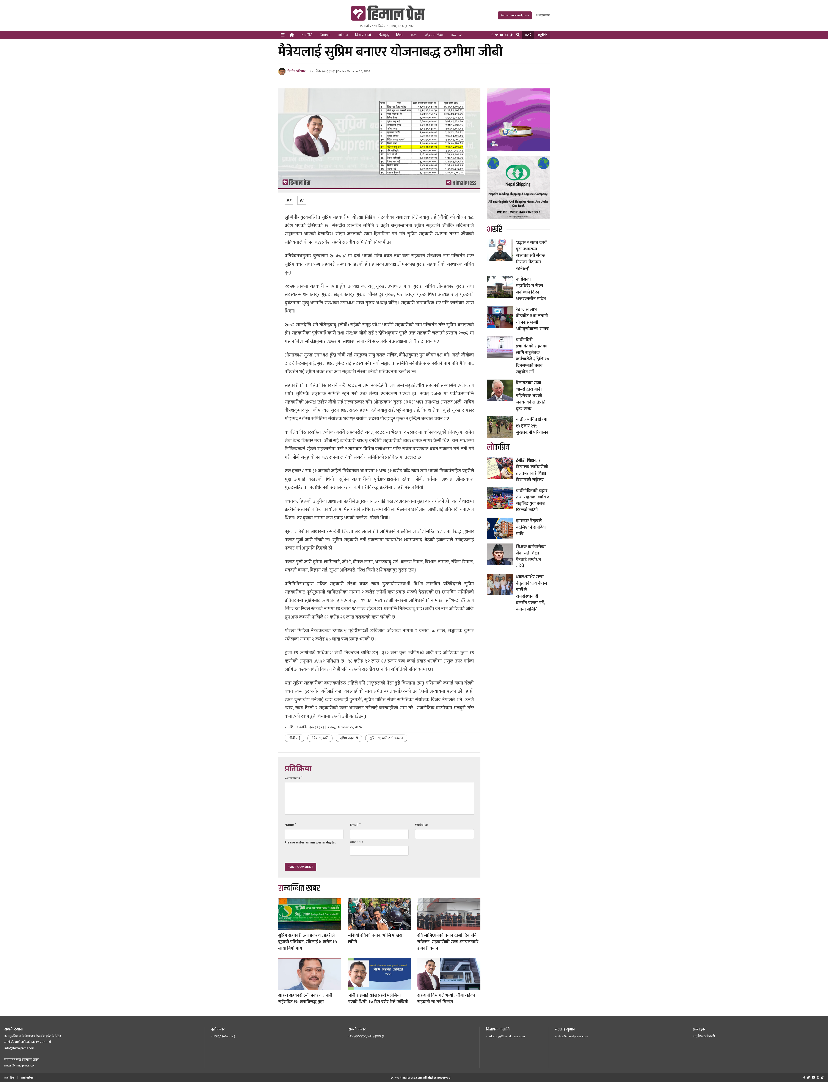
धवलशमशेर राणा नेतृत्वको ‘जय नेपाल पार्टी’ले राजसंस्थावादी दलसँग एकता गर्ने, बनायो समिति (531, 593)
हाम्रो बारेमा (27, 1077)
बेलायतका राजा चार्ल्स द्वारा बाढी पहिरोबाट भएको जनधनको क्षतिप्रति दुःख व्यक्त (531, 395)
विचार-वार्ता (363, 35)
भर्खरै (528, 35)
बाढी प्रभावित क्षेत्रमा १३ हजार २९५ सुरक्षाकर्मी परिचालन (532, 426)
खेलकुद (383, 35)
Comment (293, 778)
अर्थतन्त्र (343, 35)
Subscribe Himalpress (514, 15)
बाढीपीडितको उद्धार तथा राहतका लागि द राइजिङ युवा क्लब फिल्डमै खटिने (532, 500)
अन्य (453, 35)
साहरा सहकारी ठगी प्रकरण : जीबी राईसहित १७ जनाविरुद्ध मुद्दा (305, 998)
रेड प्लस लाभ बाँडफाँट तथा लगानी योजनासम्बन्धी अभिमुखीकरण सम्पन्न (532, 319)
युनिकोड (545, 15)
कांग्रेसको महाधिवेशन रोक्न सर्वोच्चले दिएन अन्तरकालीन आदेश (531, 289)
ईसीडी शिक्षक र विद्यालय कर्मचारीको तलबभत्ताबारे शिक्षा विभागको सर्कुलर (532, 470)
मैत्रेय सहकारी (320, 738)
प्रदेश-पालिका (434, 35)
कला (414, 35)
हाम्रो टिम (9, 1077)
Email (355, 825)
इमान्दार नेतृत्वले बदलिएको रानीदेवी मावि (531, 527)
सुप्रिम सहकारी (349, 738)
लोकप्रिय (498, 447)
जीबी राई (294, 738)
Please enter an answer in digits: (310, 842)
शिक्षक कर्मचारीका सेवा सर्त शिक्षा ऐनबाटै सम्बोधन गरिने (531, 556)
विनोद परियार (296, 71)
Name (290, 825)
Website (421, 825)
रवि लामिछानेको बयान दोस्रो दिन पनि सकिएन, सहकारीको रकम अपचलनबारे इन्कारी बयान (447, 942)
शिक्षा (399, 35)
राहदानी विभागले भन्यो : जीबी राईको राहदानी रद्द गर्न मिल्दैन (446, 998)
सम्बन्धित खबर (299, 888)
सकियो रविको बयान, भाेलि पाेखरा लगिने (375, 938)
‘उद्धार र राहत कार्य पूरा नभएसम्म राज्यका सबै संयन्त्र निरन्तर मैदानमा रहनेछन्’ (531, 255)
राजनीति (306, 35)
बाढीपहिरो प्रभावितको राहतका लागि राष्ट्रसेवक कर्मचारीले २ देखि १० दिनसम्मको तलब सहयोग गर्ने (532, 356)
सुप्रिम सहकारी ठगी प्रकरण (386, 738)
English (541, 35)
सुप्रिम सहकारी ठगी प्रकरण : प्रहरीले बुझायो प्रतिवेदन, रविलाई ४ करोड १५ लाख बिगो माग (307, 942)
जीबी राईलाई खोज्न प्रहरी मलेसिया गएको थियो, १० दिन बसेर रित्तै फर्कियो (378, 998)
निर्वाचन (325, 35)
